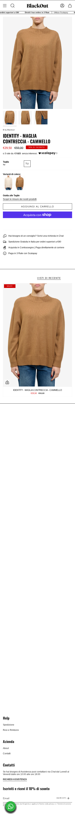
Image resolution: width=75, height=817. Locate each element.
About (6, 748)
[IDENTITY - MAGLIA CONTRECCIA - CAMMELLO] (37, 334)
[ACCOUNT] (62, 5)
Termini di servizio (64, 804)
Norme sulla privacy (46, 804)
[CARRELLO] (70, 5)
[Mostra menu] (4, 5)
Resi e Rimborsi (11, 730)
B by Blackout (9, 130)
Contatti (7, 753)
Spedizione (8, 725)
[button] (12, 5)
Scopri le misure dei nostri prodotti (20, 199)
